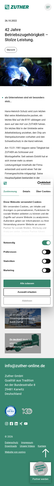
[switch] (46, 252)
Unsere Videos (27, 446)
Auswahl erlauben (27, 292)
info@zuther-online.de (25, 365)
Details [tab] (26, 191)
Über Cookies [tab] (43, 191)
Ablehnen (27, 300)
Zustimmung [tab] (10, 191)
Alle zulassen (27, 283)
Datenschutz (11, 442)
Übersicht (11, 50)
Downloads (11, 446)
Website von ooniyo (15, 452)
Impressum (27, 442)
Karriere (42, 446)
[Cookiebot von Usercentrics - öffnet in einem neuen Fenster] (38, 183)
